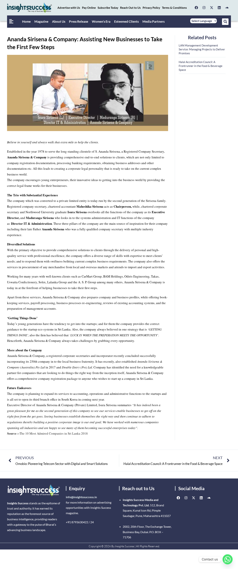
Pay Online (89, 7)
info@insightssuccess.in (81, 497)
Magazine (41, 21)
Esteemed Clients (126, 21)
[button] (225, 21)
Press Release (78, 21)
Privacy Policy (151, 7)
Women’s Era (101, 21)
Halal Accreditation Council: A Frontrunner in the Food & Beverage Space (200, 65)
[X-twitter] (211, 7)
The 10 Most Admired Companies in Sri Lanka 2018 (47, 433)
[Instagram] (204, 7)
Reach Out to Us (130, 7)
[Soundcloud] (226, 7)
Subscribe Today (108, 7)
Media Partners (153, 21)
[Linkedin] (219, 7)
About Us (58, 21)
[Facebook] (196, 7)
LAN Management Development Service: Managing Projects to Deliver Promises (202, 49)
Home (26, 21)
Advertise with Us (68, 7)
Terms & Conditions (174, 7)
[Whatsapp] (228, 559)
